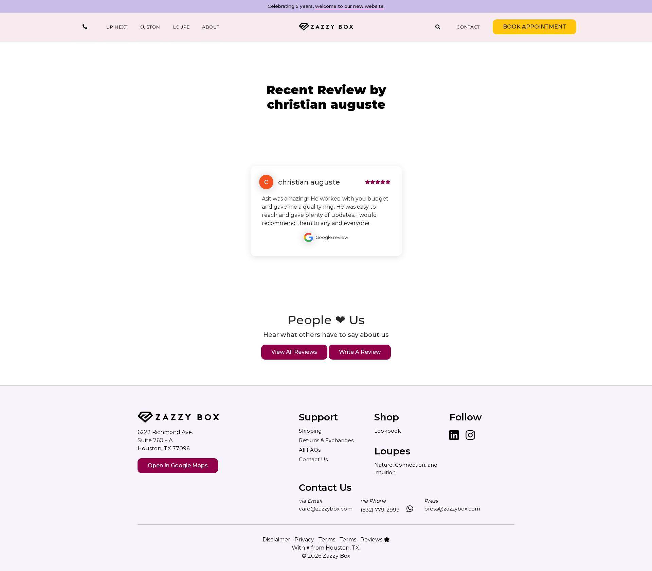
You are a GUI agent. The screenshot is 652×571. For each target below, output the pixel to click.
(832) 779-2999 (380, 509)
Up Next (116, 27)
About (210, 27)
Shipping (310, 431)
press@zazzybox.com (452, 508)
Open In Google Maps (178, 465)
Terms (326, 539)
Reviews (372, 539)
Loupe (181, 27)
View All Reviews (294, 352)
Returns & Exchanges (326, 440)
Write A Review (360, 352)
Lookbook (387, 431)
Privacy (304, 539)
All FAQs (310, 450)
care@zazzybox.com (325, 508)
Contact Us (313, 459)
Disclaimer (276, 539)
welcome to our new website (349, 6)
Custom (150, 27)
